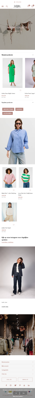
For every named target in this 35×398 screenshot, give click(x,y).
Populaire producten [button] (7, 102)
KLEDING (19, 109)
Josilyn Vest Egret (6, 228)
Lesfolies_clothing (7, 242)
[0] (32, 6)
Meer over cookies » (18, 396)
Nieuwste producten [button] (7, 55)
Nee (24, 393)
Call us (9, 379)
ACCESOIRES (7, 113)
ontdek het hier (17, 31)
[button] (2, 6)
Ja (16, 393)
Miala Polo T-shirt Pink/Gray (9, 193)
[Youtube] (24, 385)
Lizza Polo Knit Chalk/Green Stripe (25, 194)
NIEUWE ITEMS (8, 109)
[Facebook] (6, 385)
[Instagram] (10, 385)
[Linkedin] (28, 385)
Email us (25, 379)
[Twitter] (15, 385)
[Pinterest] (20, 385)
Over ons (5, 307)
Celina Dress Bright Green (8, 93)
